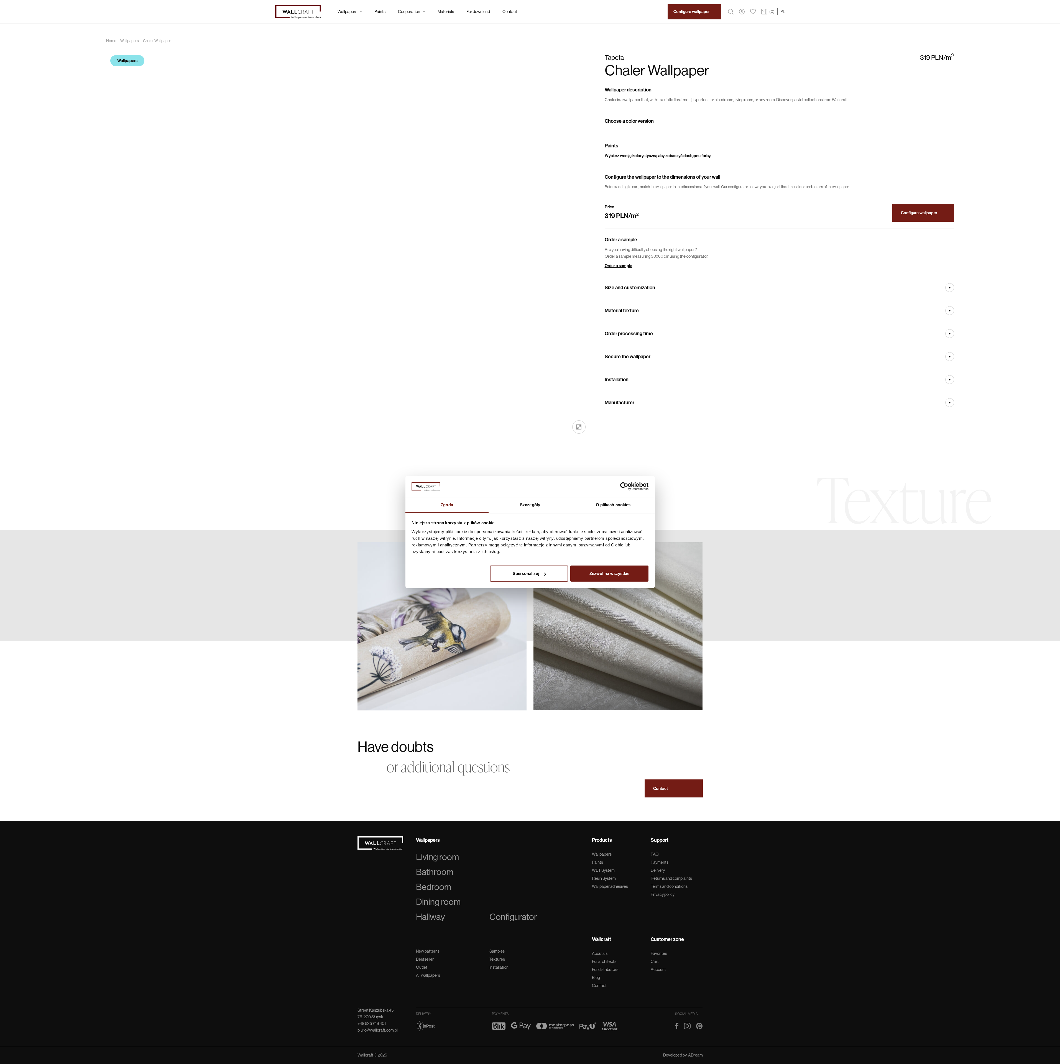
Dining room (438, 902)
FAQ (655, 854)
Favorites (659, 953)
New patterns (428, 951)
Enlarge (579, 427)
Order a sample (618, 265)
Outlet (421, 967)
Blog (596, 977)
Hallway (430, 917)
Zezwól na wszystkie (609, 573)
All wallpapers (428, 975)
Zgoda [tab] (447, 504)
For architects (604, 961)
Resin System (604, 878)
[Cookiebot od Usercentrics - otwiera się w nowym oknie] (624, 486)
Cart (655, 961)
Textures (497, 959)
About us (599, 953)
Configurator (513, 917)
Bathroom (434, 872)
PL (782, 11)
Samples (497, 951)
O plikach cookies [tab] (613, 504)
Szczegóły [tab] (530, 504)
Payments (659, 862)
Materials (446, 11)
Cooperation (409, 11)
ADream (695, 1055)
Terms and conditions (669, 886)
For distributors (605, 969)
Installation (499, 967)
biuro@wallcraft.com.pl (377, 1030)
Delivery (658, 870)
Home (111, 41)
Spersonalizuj (526, 573)
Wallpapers (347, 11)
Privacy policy (663, 894)
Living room (437, 857)
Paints (379, 11)
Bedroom (433, 887)
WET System (603, 870)
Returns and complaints (671, 878)
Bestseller (425, 959)
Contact (509, 11)
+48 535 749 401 (371, 1023)
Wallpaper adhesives (610, 886)
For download (478, 11)
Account (658, 969)
